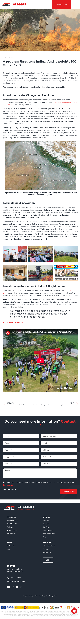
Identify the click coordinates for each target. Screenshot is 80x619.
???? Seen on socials (14, 322)
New (8, 549)
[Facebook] (17, 587)
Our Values (46, 527)
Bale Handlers (11, 534)
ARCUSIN (46, 517)
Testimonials (11, 546)
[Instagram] (13, 587)
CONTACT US (61, 4)
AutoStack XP (12, 524)
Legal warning (28, 596)
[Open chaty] (74, 611)
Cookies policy (51, 596)
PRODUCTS (11, 517)
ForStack (10, 527)
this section (8, 485)
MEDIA (9, 542)
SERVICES (47, 542)
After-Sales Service (49, 546)
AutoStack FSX (12, 521)
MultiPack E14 (11, 530)
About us (46, 521)
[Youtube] (8, 587)
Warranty (46, 549)
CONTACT (11, 566)
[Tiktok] (20, 587)
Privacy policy (40, 596)
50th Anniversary (49, 534)
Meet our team (48, 530)
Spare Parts (47, 552)
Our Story (46, 524)
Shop (44, 537)
